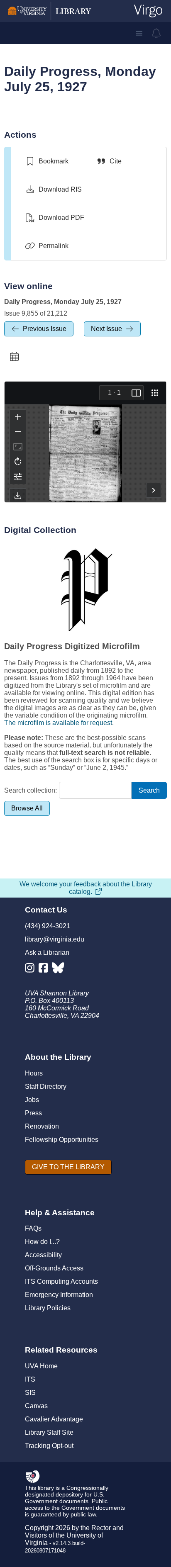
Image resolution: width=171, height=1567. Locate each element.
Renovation (42, 1126)
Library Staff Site (49, 1432)
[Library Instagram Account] (32, 969)
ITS (30, 1379)
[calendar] (14, 357)
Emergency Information (59, 1294)
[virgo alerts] (156, 33)
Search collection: (30, 790)
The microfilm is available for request (58, 722)
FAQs (33, 1228)
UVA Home (41, 1366)
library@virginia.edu (54, 939)
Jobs (32, 1099)
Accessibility (43, 1254)
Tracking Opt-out (49, 1445)
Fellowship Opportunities (61, 1139)
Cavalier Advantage (54, 1419)
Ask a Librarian (47, 952)
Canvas (36, 1405)
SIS (30, 1392)
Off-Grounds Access (54, 1268)
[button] (139, 33)
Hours (34, 1073)
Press (33, 1113)
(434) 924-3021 (47, 925)
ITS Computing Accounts (61, 1281)
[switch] (47, 161)
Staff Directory (45, 1086)
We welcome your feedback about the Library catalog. (86, 888)
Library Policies (48, 1308)
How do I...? (42, 1241)
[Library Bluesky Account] (59, 969)
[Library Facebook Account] (45, 969)
